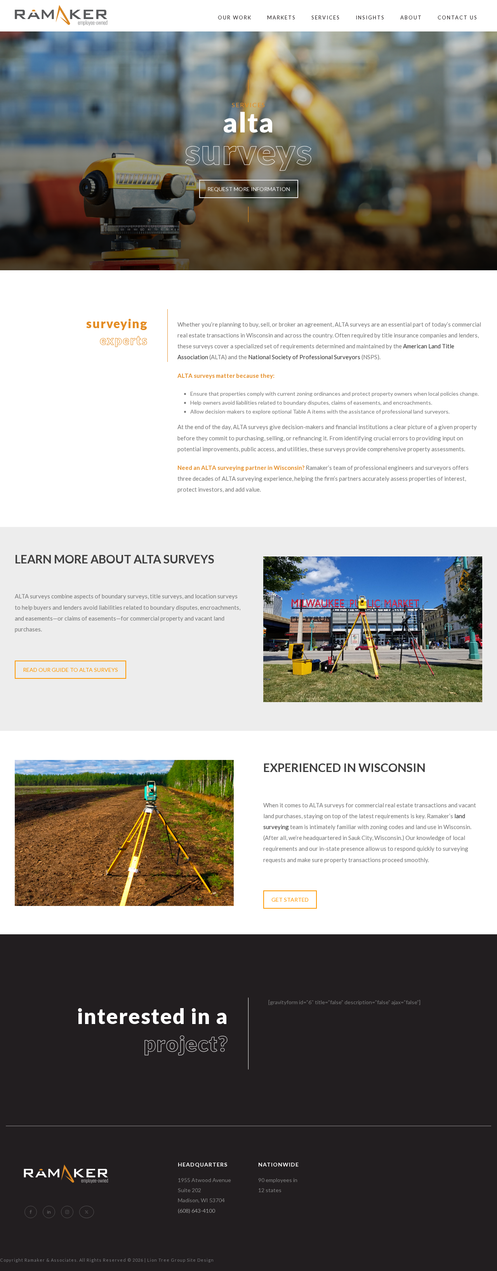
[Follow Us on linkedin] (49, 1212)
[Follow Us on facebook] (30, 1212)
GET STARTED (290, 899)
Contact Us (458, 17)
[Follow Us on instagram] (67, 1212)
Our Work (235, 17)
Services (325, 17)
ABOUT (411, 17)
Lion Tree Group (166, 1259)
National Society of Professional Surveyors (304, 356)
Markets (281, 17)
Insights (370, 17)
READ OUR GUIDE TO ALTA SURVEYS (70, 669)
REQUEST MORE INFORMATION (248, 189)
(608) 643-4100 (196, 1210)
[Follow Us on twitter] (86, 1212)
